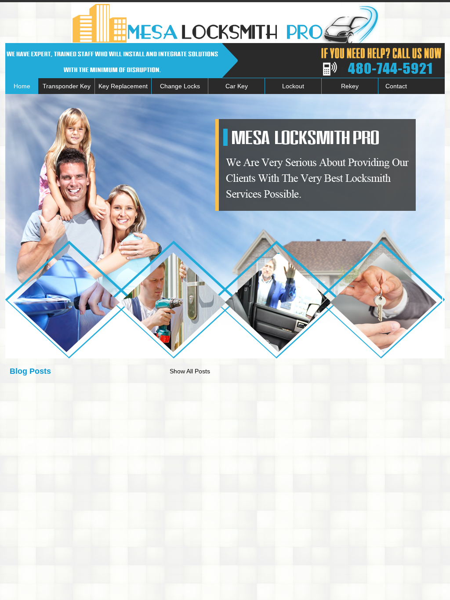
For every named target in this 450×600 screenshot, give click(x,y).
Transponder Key (67, 86)
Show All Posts (190, 371)
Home (22, 86)
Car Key (236, 86)
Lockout (293, 86)
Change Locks (180, 86)
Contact (396, 86)
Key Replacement (123, 86)
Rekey (350, 86)
